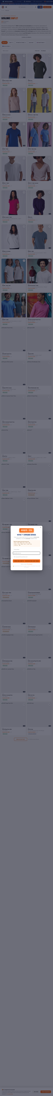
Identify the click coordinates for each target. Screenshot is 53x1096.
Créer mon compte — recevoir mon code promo (26, 561)
